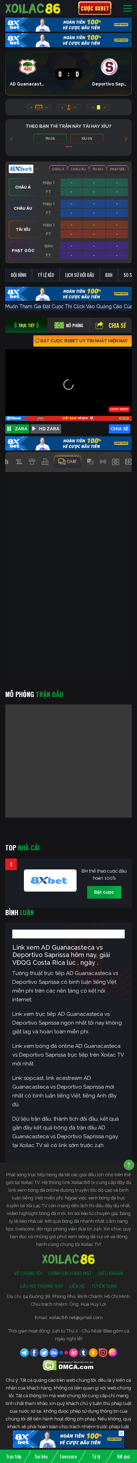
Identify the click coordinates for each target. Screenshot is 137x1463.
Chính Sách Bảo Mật (70, 1273)
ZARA (21, 428)
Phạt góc (117, 169)
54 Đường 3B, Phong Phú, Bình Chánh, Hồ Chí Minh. (77, 1296)
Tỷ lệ (96, 1456)
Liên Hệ (77, 1286)
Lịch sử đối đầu (79, 274)
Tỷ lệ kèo (46, 274)
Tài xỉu (97, 169)
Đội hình (18, 274)
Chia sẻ (117, 325)
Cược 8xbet (95, 8)
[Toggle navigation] (127, 8)
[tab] (26, 325)
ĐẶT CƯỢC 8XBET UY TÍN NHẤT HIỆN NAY (84, 340)
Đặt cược (104, 892)
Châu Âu (78, 169)
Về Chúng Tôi (28, 1273)
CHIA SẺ (120, 428)
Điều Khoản (110, 1273)
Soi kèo (41, 1456)
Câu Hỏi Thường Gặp (41, 1286)
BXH (108, 274)
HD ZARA (49, 428)
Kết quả (123, 1456)
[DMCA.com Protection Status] (69, 1365)
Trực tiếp (13, 1456)
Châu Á (58, 169)
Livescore (68, 1456)
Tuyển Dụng (104, 1286)
